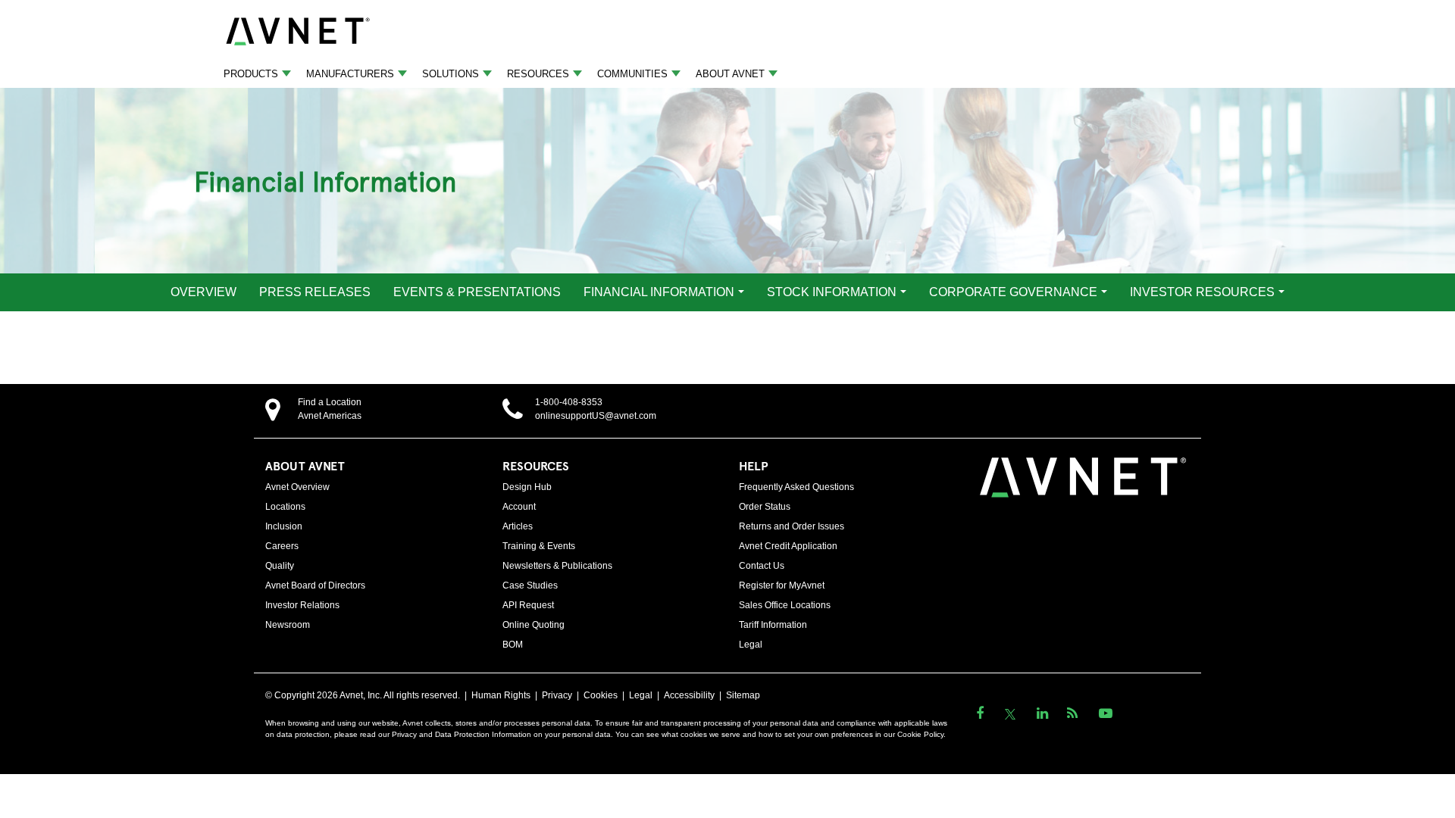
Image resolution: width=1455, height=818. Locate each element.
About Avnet (730, 74)
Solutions (450, 74)
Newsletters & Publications (557, 565)
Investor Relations (302, 605)
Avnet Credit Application (788, 546)
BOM (512, 644)
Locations (285, 506)
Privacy (557, 695)
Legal (750, 644)
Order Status (764, 506)
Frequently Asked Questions (796, 487)
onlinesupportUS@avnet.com (595, 416)
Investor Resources (1202, 292)
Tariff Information (773, 625)
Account (519, 506)
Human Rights (500, 695)
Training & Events (538, 546)
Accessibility (689, 695)
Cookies (601, 695)
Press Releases (315, 292)
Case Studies (530, 585)
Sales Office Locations (785, 605)
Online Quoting (533, 625)
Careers (282, 546)
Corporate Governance (1013, 292)
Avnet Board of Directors (315, 585)
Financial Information (659, 292)
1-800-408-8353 (568, 402)
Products (251, 74)
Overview (203, 292)
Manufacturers (350, 74)
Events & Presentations (477, 292)
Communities (632, 74)
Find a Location (329, 402)
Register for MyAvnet (781, 585)
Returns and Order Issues (791, 526)
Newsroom (287, 625)
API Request (528, 605)
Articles (517, 526)
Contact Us (761, 565)
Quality (279, 565)
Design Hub (527, 487)
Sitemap (743, 695)
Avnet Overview (297, 487)
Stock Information (831, 292)
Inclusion (283, 526)
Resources (538, 74)
